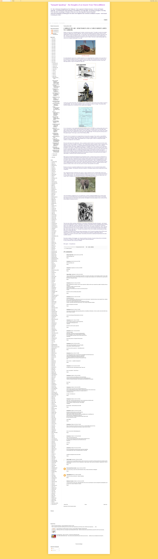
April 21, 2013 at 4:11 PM (75, 343)
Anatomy (53, 169)
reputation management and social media (73, 454)
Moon (52, 364)
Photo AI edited (54, 393)
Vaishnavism (54, 485)
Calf (52, 207)
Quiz (52, 407)
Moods (53, 363)
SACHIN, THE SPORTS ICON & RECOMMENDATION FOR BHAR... (55, 140)
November (54, 64)
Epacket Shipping (81, 476)
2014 (53, 56)
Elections (53, 253)
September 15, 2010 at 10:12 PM (77, 274)
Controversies (54, 227)
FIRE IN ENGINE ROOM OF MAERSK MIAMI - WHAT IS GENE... (55, 82)
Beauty (53, 188)
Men (52, 358)
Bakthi (53, 185)
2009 (53, 157)
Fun (52, 282)
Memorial (53, 355)
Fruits (52, 281)
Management (54, 344)
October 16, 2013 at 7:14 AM (76, 424)
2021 (53, 46)
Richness (53, 413)
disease (53, 243)
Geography (53, 291)
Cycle (52, 237)
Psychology (53, 406)
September (54, 67)
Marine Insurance (69, 248)
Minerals (53, 360)
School (53, 422)
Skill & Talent (54, 432)
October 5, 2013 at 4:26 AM (75, 375)
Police (53, 401)
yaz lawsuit (76, 304)
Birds (52, 194)
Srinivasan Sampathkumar (55, 34)
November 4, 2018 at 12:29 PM (77, 459)
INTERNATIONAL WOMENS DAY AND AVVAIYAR (55, 134)
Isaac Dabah (69, 419)
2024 (53, 41)
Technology (53, 461)
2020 (53, 47)
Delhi (52, 241)
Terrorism (53, 465)
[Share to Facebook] (92, 247)
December (54, 63)
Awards (53, 184)
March (54, 76)
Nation (53, 375)
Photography (54, 394)
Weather (53, 498)
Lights (53, 336)
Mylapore (53, 372)
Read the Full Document (78, 338)
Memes (53, 354)
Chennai (53, 215)
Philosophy (53, 392)
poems (53, 399)
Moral (52, 365)
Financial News (54, 270)
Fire (52, 271)
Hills (52, 300)
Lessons (53, 334)
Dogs (52, 244)
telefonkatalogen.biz (77, 431)
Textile (53, 466)
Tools (52, 474)
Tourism (53, 475)
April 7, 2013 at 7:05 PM (75, 320)
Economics (53, 251)
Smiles (53, 437)
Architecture (54, 178)
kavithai (53, 325)
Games (53, 286)
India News (53, 307)
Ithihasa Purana (54, 319)
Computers (53, 224)
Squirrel (53, 445)
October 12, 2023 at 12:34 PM (79, 481)
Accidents (53, 161)
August (54, 69)
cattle (52, 213)
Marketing (53, 348)
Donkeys (53, 246)
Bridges (53, 199)
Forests (53, 278)
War (52, 494)
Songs (53, 441)
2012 (53, 59)
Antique (53, 175)
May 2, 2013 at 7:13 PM (75, 353)
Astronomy (53, 181)
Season (53, 426)
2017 (53, 51)
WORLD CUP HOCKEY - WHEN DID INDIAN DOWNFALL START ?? (55, 130)
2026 (53, 38)
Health (53, 299)
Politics (53, 402)
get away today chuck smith (76, 405)
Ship (52, 428)
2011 (53, 60)
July (53, 70)
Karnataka (53, 324)
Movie (53, 368)
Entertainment (54, 258)
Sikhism (53, 431)
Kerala (53, 326)
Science (53, 423)
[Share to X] (90, 247)
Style (52, 452)
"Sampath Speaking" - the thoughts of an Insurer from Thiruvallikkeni (78, 5)
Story (52, 451)
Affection (53, 164)
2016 (53, 53)
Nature (53, 377)
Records (53, 411)
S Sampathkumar (56, 30)
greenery (53, 297)
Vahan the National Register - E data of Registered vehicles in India (63, 525)
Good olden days (54, 295)
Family (53, 263)
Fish (52, 273)
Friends (53, 280)
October (54, 66)
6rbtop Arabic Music (70, 254)
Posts (53, 548)
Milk (52, 359)
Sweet (53, 456)
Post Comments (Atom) (72, 506)
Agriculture (53, 165)
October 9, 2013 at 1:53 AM (75, 398)
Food (52, 277)
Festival (53, 266)
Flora (52, 275)
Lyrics (53, 341)
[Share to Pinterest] (93, 247)
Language (53, 330)
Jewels (53, 321)
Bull (52, 204)
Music (53, 370)
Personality (53, 388)
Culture (53, 234)
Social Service (54, 440)
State (52, 447)
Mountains (53, 367)
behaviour (53, 189)
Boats (52, 195)
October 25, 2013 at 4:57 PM (76, 447)
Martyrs (53, 349)
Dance (53, 238)
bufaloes (53, 200)
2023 (53, 43)
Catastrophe (54, 210)
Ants (52, 176)
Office (52, 382)
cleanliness (53, 219)
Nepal (53, 378)
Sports (53, 443)
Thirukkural (53, 469)
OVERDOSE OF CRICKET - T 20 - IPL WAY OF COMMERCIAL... (55, 90)
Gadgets (53, 285)
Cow (52, 229)
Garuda (53, 290)
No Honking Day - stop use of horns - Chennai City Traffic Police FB (68, 534)
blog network (79, 291)
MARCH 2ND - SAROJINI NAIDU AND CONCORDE (56, 148)
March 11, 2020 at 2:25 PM (76, 474)
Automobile (53, 183)
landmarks (53, 329)
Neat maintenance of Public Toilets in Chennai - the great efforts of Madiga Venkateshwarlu (72, 528)
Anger (53, 173)
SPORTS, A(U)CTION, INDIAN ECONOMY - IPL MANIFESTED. (56, 98)
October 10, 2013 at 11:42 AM (76, 410)
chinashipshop (69, 474)
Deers (53, 239)
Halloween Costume (70, 481)
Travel (53, 479)
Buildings (53, 203)
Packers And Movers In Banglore (91, 469)
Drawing (53, 248)
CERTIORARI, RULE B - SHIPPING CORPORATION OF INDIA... (55, 94)
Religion (53, 412)
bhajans (53, 193)
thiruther (53, 470)
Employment (54, 257)
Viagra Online (69, 274)
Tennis (53, 464)
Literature (53, 338)
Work (52, 501)
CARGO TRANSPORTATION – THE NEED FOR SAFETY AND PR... (56, 108)
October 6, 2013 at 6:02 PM (75, 387)
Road (52, 416)
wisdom (53, 499)
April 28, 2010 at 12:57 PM (78, 254)
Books (53, 198)
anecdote (53, 171)
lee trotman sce (72, 393)
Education (53, 252)
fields (52, 268)
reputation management (76, 360)
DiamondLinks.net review (79, 315)
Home (86, 504)
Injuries (53, 309)
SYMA (53, 457)
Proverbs (53, 404)
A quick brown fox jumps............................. (56, 78)
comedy (53, 222)
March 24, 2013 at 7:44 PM (75, 309)
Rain (52, 409)
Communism (54, 223)
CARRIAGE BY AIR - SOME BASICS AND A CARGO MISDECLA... (55, 144)
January (54, 155)
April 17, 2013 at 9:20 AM (75, 330)
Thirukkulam (54, 467)
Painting (53, 383)
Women (53, 500)
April (53, 74)
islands (53, 317)
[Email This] (88, 247)
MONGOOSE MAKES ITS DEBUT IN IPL (56, 102)
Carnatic (53, 208)
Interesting (53, 315)
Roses (53, 417)
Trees (52, 480)
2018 (53, 50)
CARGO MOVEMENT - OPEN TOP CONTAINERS (56, 104)
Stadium (53, 446)
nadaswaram (54, 374)
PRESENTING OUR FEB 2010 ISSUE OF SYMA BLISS (55, 151)
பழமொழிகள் (53, 504)
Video (53, 491)
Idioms (53, 306)
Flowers (53, 276)
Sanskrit (53, 421)
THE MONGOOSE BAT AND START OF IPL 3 (55, 122)
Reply (68, 257)
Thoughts (53, 471)
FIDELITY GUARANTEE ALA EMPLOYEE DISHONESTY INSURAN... (55, 113)
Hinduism (53, 301)
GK (52, 292)
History (53, 302)
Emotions (53, 256)
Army (52, 179)
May (53, 73)
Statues (53, 450)
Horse (53, 304)
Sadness (53, 418)
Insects (53, 310)
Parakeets (53, 384)
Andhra (53, 170)
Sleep (53, 435)
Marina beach (54, 345)
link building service (81, 348)
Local (52, 339)
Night (52, 379)
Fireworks (53, 272)
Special (53, 442)
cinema (53, 218)
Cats (52, 212)
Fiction (53, 267)
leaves (53, 331)
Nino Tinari (68, 382)
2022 (53, 44)
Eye (52, 262)
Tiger (52, 472)
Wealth (53, 496)
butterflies (53, 205)
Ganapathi (53, 287)
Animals (53, 174)
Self (52, 427)
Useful (53, 484)
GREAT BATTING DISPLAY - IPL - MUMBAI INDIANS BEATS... (56, 118)
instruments (53, 312)
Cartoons (53, 209)
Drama (53, 247)
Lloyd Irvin (77, 325)
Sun (52, 455)
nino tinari (68, 442)
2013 (53, 57)
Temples (53, 462)
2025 (53, 40)
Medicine (53, 353)
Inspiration (53, 311)
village (53, 493)
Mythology (53, 373)
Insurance (53, 314)
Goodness (53, 296)
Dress (53, 249)
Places (53, 397)
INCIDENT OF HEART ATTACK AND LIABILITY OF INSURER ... (56, 125)
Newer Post (66, 504)
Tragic (53, 476)
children (53, 217)
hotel (52, 305)
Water (53, 495)
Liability (53, 335)
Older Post (105, 504)
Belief (52, 190)
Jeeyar (53, 320)
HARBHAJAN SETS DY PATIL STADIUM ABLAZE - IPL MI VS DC (56, 86)
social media (54, 438)
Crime (53, 232)
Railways (53, 408)
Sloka (52, 436)
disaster (53, 242)
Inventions (53, 316)
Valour (53, 486)
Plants (53, 398)
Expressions (54, 261)
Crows (53, 233)
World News (54, 503)
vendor (53, 490)
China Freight (69, 459)
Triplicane (53, 481)
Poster (53, 403)
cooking (53, 228)
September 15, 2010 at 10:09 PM (76, 267)
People (53, 387)
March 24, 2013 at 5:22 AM (75, 296)
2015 (53, 54)
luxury (53, 340)
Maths (53, 350)
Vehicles (53, 489)
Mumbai (53, 369)
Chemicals (53, 214)
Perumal (53, 389)
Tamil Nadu (53, 460)
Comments (54, 550)
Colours (53, 220)
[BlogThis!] (89, 247)
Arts (52, 180)
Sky (52, 433)
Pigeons (53, 396)
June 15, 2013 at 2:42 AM (75, 365)
